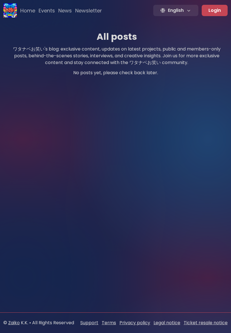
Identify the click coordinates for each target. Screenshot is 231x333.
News (65, 10)
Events (47, 10)
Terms (109, 322)
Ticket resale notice (206, 322)
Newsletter (88, 10)
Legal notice (167, 322)
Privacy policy (134, 322)
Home (27, 10)
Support (89, 322)
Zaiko (14, 322)
